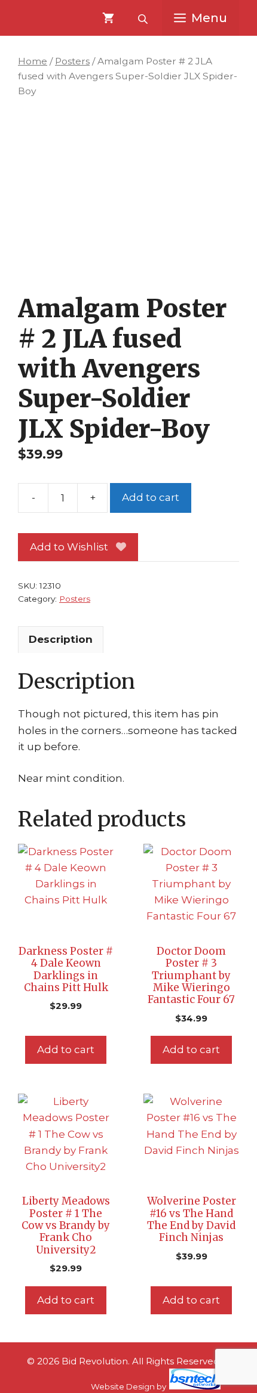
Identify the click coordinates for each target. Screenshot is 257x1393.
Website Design (123, 1386)
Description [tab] (61, 639)
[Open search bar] (144, 18)
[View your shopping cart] (108, 18)
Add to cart (150, 497)
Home (32, 61)
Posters (72, 61)
